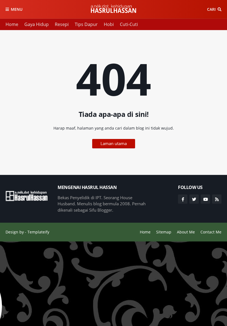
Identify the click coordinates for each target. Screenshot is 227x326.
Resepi (62, 24)
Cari (211, 9)
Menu (16, 9)
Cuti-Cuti (129, 24)
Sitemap (163, 232)
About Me (186, 232)
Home (12, 24)
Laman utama (113, 143)
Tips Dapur (86, 24)
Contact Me (210, 232)
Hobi (109, 24)
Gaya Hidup (36, 24)
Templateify (38, 232)
